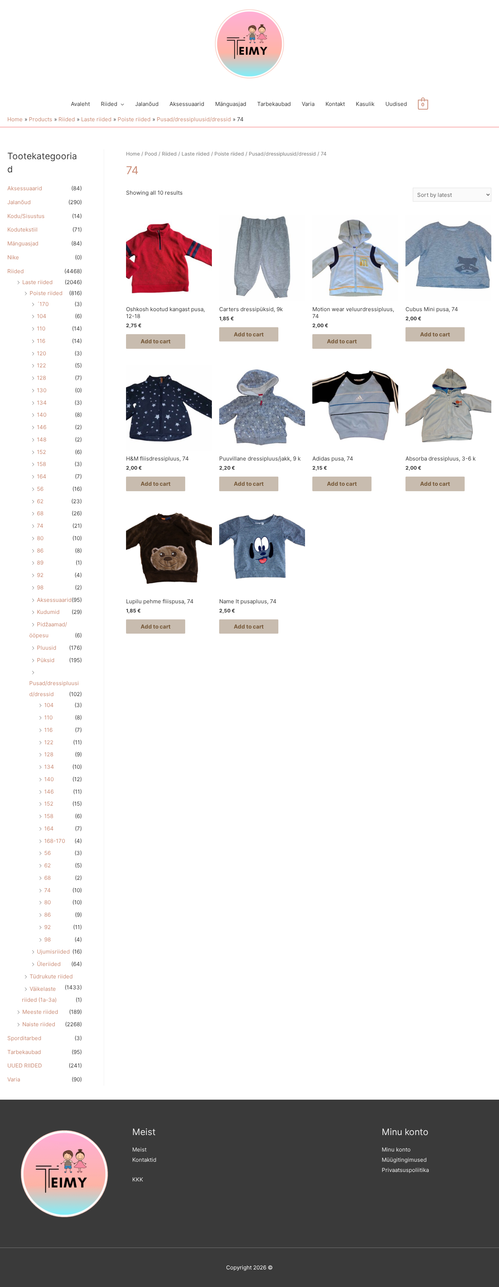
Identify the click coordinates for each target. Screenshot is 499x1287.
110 (41, 328)
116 (41, 340)
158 (41, 464)
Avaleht (80, 103)
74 (40, 525)
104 (41, 316)
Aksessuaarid (186, 103)
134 (42, 402)
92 (40, 575)
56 (40, 488)
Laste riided (37, 282)
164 (41, 476)
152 (41, 451)
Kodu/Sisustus (26, 216)
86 (40, 550)
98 (40, 587)
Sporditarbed (24, 1038)
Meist (139, 1149)
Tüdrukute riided (51, 976)
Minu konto (396, 1149)
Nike (13, 257)
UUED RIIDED (24, 1065)
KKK (137, 1179)
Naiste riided (38, 1024)
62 (40, 501)
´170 (43, 304)
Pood (151, 154)
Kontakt (335, 103)
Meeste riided (40, 1011)
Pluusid (46, 647)
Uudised (396, 103)
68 (40, 513)
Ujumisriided (53, 951)
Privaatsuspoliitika (405, 1169)
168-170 (54, 840)
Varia (308, 103)
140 (41, 414)
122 (41, 365)
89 (40, 562)
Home (133, 154)
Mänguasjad (230, 103)
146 (41, 427)
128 (41, 377)
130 (41, 390)
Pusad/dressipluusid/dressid (282, 154)
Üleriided (49, 964)
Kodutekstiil (22, 229)
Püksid (45, 660)
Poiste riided (46, 293)
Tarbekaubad (274, 103)
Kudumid (48, 611)
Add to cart (156, 341)
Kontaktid (144, 1159)
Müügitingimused (404, 1159)
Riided (109, 103)
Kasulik (365, 103)
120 (41, 353)
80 (40, 538)
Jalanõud (147, 103)
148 (41, 439)
